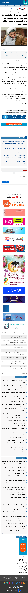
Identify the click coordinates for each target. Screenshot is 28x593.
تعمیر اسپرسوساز (23, 572)
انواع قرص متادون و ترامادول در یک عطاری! (16, 420)
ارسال (5, 182)
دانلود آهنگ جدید (23, 559)
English (7, 2)
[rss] (24, 583)
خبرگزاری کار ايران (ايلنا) (15, 586)
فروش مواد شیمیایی (22, 566)
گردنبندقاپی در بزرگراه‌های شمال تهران (17, 437)
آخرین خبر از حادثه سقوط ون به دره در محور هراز (15, 467)
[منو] (21, 2)
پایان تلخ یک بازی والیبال (20, 473)
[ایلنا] (25, 2)
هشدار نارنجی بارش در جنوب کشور (18, 492)
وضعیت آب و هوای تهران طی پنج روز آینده (16, 470)
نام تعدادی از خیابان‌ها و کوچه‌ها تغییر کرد (16, 509)
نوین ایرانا (25, 556)
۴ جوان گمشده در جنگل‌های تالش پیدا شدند (16, 417)
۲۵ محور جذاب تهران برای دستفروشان (17, 425)
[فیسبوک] (19, 583)
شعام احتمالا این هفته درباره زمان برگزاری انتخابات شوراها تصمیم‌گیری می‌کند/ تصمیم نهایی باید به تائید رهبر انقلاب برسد (13, 463)
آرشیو (2, 455)
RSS (22, 578)
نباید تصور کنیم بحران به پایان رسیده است (16, 423)
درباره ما (16, 577)
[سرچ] (18, 2)
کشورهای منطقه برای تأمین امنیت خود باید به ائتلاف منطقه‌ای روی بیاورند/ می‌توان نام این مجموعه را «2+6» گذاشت (11, 6)
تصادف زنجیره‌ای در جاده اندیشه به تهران (17, 401)
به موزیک (25, 562)
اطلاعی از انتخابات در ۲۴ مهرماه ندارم (18, 497)
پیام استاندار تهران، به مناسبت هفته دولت (16, 530)
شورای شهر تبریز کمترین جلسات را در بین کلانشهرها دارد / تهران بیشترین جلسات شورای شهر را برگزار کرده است (13, 143)
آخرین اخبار (20, 377)
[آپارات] (9, 583)
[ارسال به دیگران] (6, 49)
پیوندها (16, 578)
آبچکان (25, 571)
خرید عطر (25, 569)
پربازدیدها (20, 458)
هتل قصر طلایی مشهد (22, 563)
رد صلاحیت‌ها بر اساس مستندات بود (17, 152)
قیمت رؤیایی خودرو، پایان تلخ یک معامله (16, 389)
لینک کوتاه (25, 107)
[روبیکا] (4, 583)
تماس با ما (24, 577)
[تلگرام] (11, 583)
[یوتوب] (21, 583)
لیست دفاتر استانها (8, 578)
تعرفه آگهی (4, 577)
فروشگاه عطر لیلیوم (22, 568)
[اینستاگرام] (14, 583)
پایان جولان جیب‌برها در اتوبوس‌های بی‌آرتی (16, 440)
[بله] (7, 583)
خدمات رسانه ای (14, 579)
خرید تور (25, 565)
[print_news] (2, 49)
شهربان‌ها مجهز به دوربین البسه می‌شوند (17, 447)
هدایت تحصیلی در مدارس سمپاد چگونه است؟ (15, 520)
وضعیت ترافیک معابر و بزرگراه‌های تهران (17, 494)
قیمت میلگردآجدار (23, 561)
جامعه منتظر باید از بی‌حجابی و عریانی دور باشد (15, 480)
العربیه (3, 2)
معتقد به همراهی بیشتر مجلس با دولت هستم (15, 148)
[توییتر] (16, 583)
